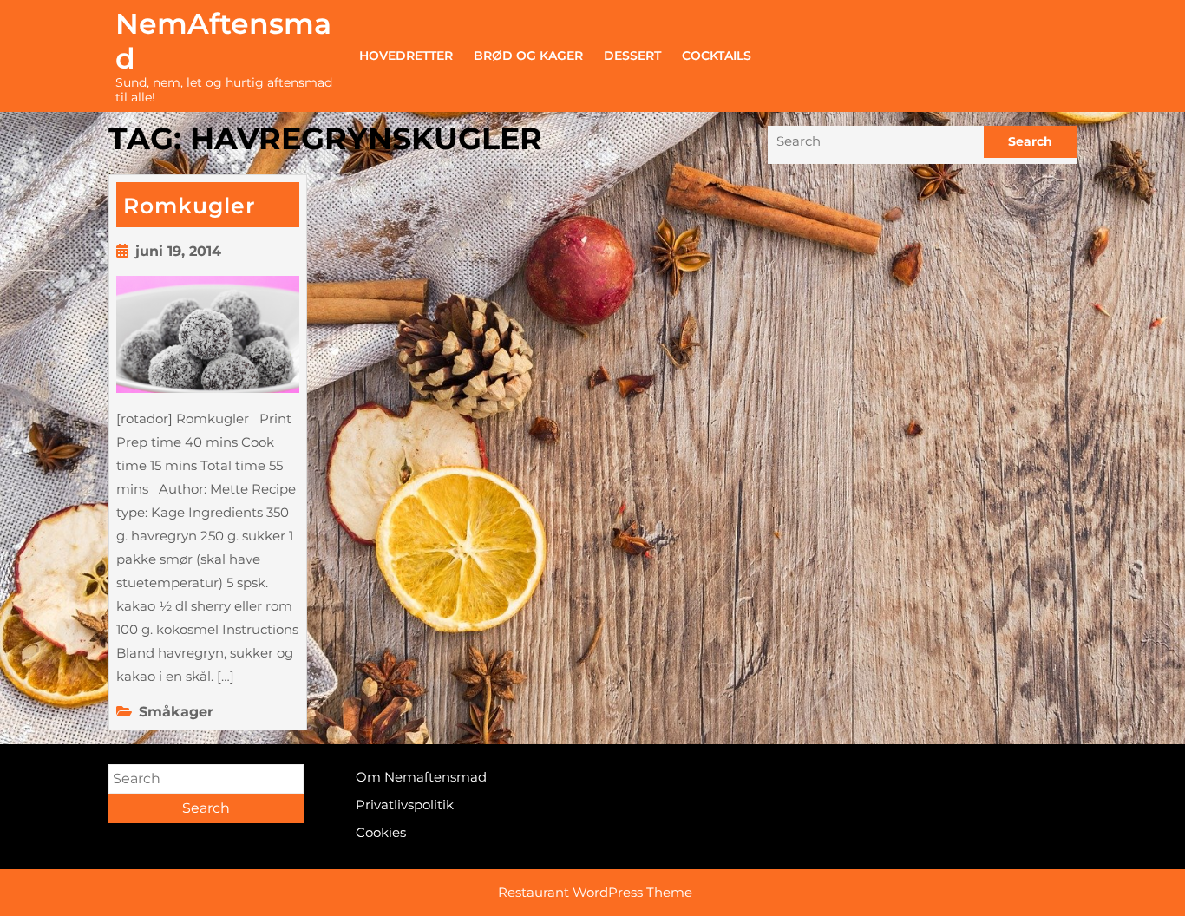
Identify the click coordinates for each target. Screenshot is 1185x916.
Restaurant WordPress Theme (595, 892)
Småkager (176, 711)
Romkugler (189, 206)
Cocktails (716, 55)
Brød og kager (528, 55)
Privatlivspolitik (405, 804)
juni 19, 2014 (178, 251)
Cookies (381, 832)
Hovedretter (406, 55)
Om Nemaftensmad (421, 777)
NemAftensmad (223, 40)
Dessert (632, 55)
